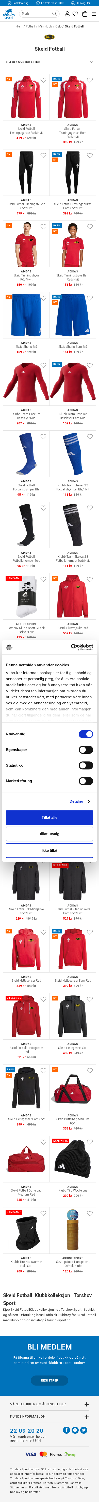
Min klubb (45, 26)
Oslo (58, 26)
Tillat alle (49, 817)
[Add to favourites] (43, 80)
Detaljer (77, 801)
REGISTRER (49, 1380)
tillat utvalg (49, 834)
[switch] (86, 750)
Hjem (19, 26)
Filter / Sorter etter (23, 62)
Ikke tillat (49, 850)
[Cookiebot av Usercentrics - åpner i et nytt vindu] (71, 647)
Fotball (30, 26)
